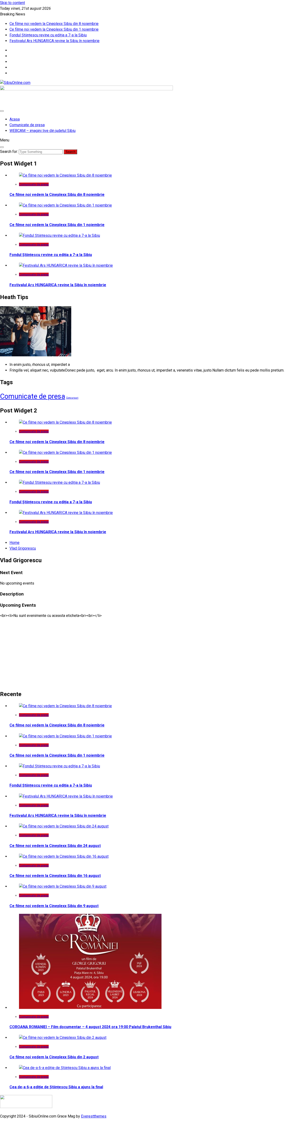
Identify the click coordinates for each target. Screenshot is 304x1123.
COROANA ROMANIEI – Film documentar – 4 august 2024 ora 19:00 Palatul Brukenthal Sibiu (90, 1027)
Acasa (15, 119)
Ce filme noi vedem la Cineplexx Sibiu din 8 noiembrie (54, 23)
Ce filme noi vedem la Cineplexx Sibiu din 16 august (55, 875)
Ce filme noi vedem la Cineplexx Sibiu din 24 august (55, 845)
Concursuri (72, 397)
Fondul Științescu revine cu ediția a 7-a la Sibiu (48, 35)
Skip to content (12, 2)
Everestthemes (93, 1116)
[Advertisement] (142, 652)
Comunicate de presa (27, 125)
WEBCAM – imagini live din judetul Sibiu (43, 130)
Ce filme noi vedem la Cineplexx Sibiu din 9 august (54, 906)
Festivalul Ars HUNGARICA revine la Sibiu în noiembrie (55, 41)
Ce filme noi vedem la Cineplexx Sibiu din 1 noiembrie (54, 29)
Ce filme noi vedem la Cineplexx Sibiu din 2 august (54, 1057)
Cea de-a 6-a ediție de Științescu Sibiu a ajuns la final (56, 1087)
